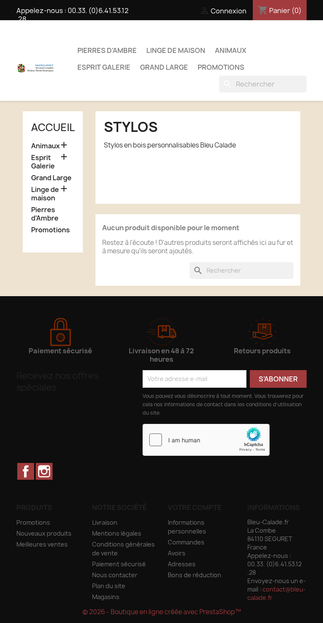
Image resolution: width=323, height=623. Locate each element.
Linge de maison (175, 50)
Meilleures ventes (42, 544)
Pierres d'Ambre (107, 50)
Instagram (44, 471)
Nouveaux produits (43, 533)
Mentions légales (116, 533)
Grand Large (164, 67)
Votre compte (195, 507)
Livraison (104, 522)
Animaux (230, 50)
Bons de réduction (194, 575)
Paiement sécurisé (119, 564)
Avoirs (176, 553)
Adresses (182, 564)
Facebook (25, 471)
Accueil (53, 127)
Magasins (105, 597)
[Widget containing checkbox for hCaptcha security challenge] (206, 440)
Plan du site (108, 586)
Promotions (221, 67)
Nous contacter (115, 575)
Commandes (186, 542)
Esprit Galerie (103, 67)
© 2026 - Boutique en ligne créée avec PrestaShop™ (161, 611)
